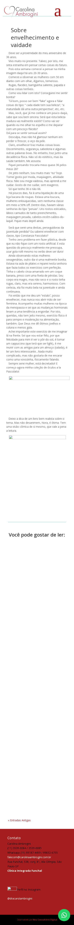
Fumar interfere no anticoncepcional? (25, 740)
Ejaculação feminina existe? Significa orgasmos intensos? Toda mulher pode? (36, 655)
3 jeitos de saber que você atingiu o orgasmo (37, 592)
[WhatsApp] (64, 915)
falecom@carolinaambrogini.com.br (29, 857)
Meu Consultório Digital (45, 919)
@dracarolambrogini (19, 898)
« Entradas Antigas (19, 820)
